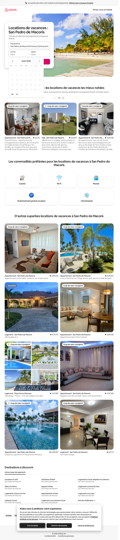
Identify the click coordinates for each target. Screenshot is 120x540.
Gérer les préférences (86, 525)
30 (12, 94)
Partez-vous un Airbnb (102, 10)
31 (17, 94)
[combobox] (29, 46)
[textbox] (18, 54)
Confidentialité (50, 536)
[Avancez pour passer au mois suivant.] (39, 61)
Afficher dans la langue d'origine (81, 3)
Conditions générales (66, 536)
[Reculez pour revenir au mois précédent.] (12, 61)
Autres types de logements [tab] (15, 472)
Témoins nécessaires (59, 525)
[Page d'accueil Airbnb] (11, 9)
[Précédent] (55, 98)
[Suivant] (63, 98)
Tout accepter (32, 525)
